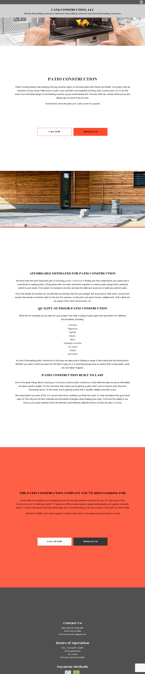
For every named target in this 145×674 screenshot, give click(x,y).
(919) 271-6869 (75, 631)
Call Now (54, 131)
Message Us (90, 131)
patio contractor (74, 281)
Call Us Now (54, 541)
